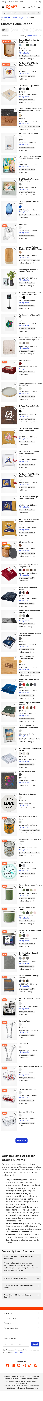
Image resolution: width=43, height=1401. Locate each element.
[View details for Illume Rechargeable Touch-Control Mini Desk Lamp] (9, 302)
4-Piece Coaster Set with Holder (29, 407)
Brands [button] (15, 30)
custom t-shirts (32, 1379)
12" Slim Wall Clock (26, 862)
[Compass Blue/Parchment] (20, 958)
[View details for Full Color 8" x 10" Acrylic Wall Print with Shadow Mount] (9, 165)
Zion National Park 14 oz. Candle (28, 818)
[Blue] (20, 206)
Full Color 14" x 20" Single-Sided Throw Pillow (29, 498)
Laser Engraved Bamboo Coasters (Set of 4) (28, 658)
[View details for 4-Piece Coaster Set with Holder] (9, 415)
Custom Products (10, 1376)
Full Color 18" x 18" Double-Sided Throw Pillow (29, 430)
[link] (12, 7)
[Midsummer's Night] (27, 890)
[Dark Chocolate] (31, 707)
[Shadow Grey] (27, 753)
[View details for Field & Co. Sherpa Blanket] (9, 95)
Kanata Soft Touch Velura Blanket (29, 681)
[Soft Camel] (27, 570)
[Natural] (20, 252)
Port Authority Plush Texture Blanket (30, 749)
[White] (23, 45)
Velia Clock (23, 224)
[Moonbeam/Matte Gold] (20, 388)
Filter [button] (6, 30)
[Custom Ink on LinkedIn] (13, 1365)
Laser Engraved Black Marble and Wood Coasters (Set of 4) (30, 110)
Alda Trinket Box (25, 361)
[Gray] (23, 343)
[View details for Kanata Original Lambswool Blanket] (9, 712)
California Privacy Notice (27, 1381)
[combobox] (21, 13)
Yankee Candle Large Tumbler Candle (30, 886)
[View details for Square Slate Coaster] (9, 781)
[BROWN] (20, 545)
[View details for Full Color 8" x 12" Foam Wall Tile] (9, 324)
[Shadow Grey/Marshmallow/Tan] (23, 981)
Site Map (36, 1376)
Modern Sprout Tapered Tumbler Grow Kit (28, 271)
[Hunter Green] (27, 684)
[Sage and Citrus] (31, 890)
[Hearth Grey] (34, 570)
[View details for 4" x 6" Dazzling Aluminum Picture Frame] (9, 188)
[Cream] (20, 343)
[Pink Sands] (34, 890)
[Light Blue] (20, 45)
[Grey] (23, 88)
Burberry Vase (24, 1021)
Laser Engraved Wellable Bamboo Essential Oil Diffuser (30, 248)
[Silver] (31, 45)
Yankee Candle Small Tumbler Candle (30, 931)
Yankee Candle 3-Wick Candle (27, 909)
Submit (35, 1344)
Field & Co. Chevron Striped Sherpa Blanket (30, 634)
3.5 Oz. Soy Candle (26, 542)
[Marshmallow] (23, 753)
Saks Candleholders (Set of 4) (29, 1000)
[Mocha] (27, 343)
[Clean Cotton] (20, 890)
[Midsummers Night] (23, 935)
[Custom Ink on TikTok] (29, 1365)
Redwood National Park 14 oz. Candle (30, 841)
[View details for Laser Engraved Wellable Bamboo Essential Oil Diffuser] (9, 256)
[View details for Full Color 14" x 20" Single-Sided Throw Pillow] (9, 506)
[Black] (34, 45)
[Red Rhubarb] (23, 570)
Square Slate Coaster (27, 771)
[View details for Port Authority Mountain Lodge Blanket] (9, 574)
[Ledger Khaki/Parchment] (23, 958)
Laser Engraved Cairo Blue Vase (29, 203)
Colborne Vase (24, 1044)
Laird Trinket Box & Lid (27, 1089)
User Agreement (22, 1383)
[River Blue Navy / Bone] (20, 592)
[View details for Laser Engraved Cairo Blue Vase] (9, 211)
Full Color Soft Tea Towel (28, 134)
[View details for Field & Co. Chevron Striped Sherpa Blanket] (9, 642)
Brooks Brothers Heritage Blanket (29, 977)
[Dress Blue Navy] (20, 753)
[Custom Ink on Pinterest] (18, 1365)
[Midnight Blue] (20, 707)
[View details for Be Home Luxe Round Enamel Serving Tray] (9, 392)
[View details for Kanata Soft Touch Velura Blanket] (9, 689)
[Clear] (20, 227)
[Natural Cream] (20, 797)
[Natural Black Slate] (20, 774)
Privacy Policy (11, 1381)
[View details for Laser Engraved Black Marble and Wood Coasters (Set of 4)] (9, 118)
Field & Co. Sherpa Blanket (29, 86)
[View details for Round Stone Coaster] (9, 803)
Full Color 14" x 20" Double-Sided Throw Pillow (29, 475)
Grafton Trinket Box (26, 1112)
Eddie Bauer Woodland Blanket (28, 589)
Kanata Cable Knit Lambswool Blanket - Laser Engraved (30, 339)
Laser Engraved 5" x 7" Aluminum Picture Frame (28, 727)
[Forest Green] (27, 45)
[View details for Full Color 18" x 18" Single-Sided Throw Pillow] (9, 529)
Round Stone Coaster (27, 794)
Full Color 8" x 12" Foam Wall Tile (29, 316)
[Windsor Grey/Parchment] (27, 958)
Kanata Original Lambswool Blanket (29, 704)
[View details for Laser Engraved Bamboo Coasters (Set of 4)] (9, 666)
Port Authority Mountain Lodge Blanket (28, 566)
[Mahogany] (20, 363)
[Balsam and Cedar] (23, 890)
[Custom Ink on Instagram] (24, 1365)
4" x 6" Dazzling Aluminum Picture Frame (29, 180)
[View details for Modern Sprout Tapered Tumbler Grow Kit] (9, 279)
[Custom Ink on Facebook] (7, 1365)
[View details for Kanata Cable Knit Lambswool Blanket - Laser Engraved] (9, 347)
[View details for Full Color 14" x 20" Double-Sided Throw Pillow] (9, 483)
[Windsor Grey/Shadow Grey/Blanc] (27, 981)
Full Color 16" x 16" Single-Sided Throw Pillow (29, 64)
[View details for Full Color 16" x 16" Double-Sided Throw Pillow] (9, 460)
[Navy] (20, 88)
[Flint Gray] (34, 684)
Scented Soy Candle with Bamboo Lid (29, 41)
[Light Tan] (27, 707)
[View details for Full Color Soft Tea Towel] (9, 143)
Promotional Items (25, 1376)
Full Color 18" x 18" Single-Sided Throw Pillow (29, 521)
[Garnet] (34, 707)
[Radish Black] (27, 592)
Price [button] (26, 30)
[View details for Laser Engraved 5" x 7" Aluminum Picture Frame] (9, 735)
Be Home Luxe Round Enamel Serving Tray (30, 384)
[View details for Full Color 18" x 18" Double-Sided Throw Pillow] (9, 438)
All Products (6, 18)
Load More (21, 1141)
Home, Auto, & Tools (20, 18)
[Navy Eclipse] (20, 570)
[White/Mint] (20, 275)
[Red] (23, 684)
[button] (15, 42)
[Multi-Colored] (20, 822)
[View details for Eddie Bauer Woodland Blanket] (9, 597)
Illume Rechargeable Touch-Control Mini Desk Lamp (30, 294)
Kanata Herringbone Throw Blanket (29, 612)
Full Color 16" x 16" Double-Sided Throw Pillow (29, 452)
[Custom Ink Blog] (35, 1365)
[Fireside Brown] (31, 570)
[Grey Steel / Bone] (23, 592)
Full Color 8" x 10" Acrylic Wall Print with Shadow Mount (30, 157)
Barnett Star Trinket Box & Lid (30, 1067)
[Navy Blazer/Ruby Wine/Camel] (20, 981)
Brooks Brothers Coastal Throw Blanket (28, 954)
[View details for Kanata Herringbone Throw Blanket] (9, 620)
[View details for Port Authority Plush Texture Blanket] (9, 757)
